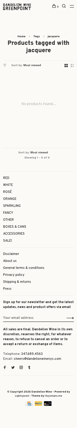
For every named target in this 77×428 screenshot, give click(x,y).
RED (6, 178)
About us (10, 261)
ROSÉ (7, 192)
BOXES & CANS (14, 227)
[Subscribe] (69, 318)
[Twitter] (13, 368)
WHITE (8, 185)
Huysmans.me (53, 396)
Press (7, 289)
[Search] (64, 7)
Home (21, 36)
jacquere (54, 36)
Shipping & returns (17, 282)
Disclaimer (11, 254)
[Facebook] (4, 368)
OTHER (8, 220)
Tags (36, 36)
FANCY (8, 213)
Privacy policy (13, 275)
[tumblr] (29, 368)
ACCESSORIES (14, 234)
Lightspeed (22, 396)
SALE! (7, 241)
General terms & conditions (23, 268)
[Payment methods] (29, 405)
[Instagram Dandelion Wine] (21, 368)
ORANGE (9, 199)
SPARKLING (12, 206)
